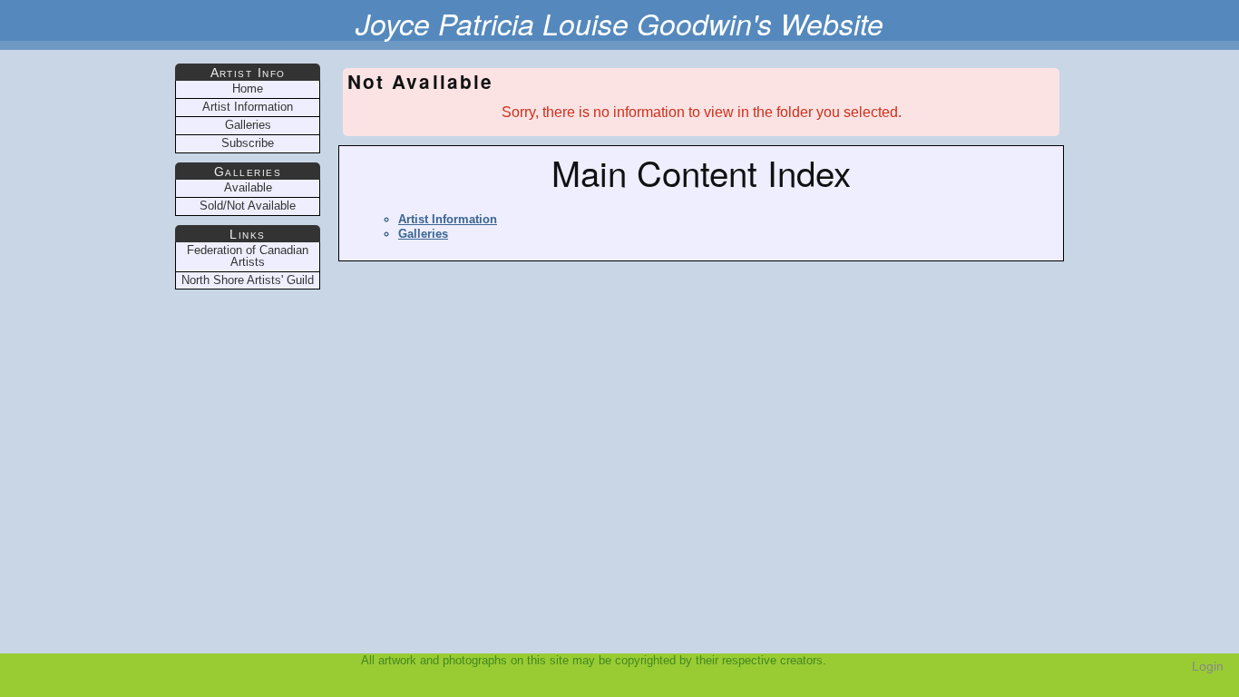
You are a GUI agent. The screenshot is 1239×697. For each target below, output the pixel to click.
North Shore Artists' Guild (247, 280)
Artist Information (447, 219)
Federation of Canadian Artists (247, 256)
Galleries (423, 234)
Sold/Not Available (248, 205)
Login (1208, 666)
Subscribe (247, 143)
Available (248, 187)
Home (247, 88)
